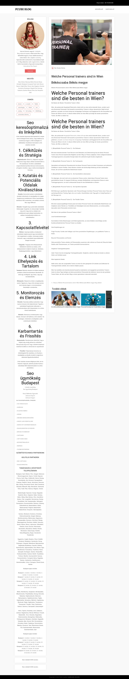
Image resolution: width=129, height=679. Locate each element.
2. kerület (32, 572)
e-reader (28, 104)
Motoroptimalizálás (23, 442)
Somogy (40, 88)
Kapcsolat (110, 9)
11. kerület (29, 579)
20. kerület (33, 585)
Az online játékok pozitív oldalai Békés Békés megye (65, 307)
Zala (30, 92)
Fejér (35, 84)
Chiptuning (20, 435)
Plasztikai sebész (22, 410)
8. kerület (31, 577)
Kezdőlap (99, 9)
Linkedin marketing (30, 387)
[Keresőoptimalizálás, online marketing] (23, 11)
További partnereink (23, 449)
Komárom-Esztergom (24, 88)
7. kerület (26, 577)
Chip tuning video (22, 438)
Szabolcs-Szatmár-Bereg (25, 90)
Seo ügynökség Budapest (30, 389)
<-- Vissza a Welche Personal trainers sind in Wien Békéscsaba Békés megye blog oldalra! (76, 282)
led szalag (28, 111)
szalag (20, 111)
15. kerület (38, 581)
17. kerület (29, 583)
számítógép (21, 107)
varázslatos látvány (23, 114)
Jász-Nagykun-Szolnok (38, 86)
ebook (20, 104)
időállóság (38, 111)
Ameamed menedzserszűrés (25, 417)
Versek (19, 414)
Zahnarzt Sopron (30, 395)
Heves (30, 86)
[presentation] (109, 299)
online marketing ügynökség (25, 428)
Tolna (33, 90)
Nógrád (32, 88)
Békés (32, 82)
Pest (36, 88)
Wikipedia (19, 446)
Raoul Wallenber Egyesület (30, 393)
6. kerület (35, 575)
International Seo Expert (30, 66)
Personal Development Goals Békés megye (93, 307)
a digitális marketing (35, 57)
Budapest (25, 84)
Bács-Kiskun (22, 82)
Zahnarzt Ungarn (30, 397)
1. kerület (26, 572)
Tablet (36, 104)
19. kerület (26, 585)
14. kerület (32, 581)
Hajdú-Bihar (24, 86)
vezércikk (20, 407)
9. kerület (37, 577)
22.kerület (27, 587)
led (36, 107)
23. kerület (33, 587)
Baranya (28, 82)
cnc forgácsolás (22, 403)
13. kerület (25, 581)
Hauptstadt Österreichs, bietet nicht (74, 135)
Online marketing (22, 464)
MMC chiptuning (21, 461)
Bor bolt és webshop (23, 431)
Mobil (30, 107)
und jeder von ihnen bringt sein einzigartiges (69, 139)
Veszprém (40, 90)
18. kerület (36, 583)
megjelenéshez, (35, 62)
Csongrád (30, 84)
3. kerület (38, 572)
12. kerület (36, 579)
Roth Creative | (69, 677)
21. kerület (39, 585)
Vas (36, 90)
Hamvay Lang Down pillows (25, 421)
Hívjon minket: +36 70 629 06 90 (105, 3)
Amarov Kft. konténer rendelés (26, 424)
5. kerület (29, 575)
